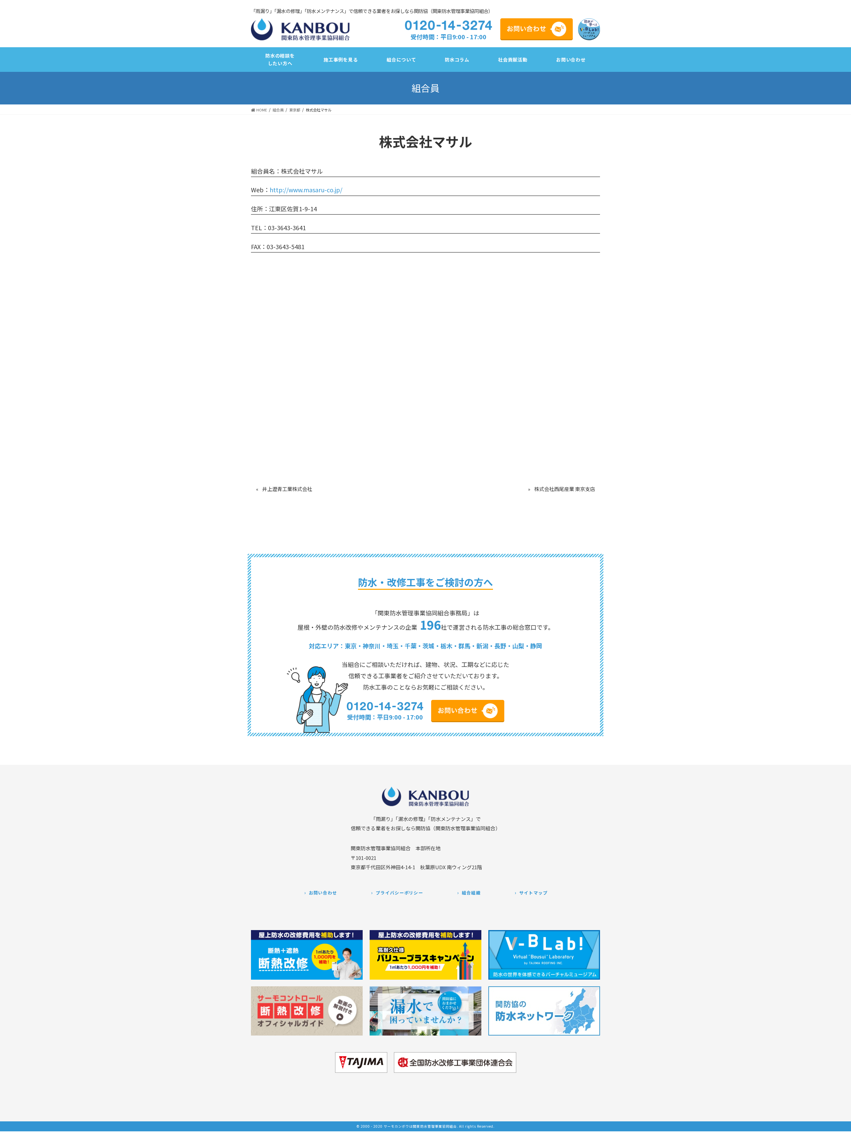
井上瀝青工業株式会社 (287, 488)
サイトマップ (533, 893)
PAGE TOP (840, 1126)
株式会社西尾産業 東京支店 (564, 488)
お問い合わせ (323, 893)
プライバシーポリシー (399, 893)
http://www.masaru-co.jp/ (306, 189)
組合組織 (471, 893)
